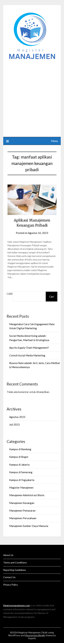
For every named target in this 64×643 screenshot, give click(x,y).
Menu (54, 140)
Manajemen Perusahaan (22, 518)
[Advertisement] (32, 96)
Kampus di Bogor (19, 456)
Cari (10, 293)
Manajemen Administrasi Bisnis (26, 495)
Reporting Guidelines (14, 569)
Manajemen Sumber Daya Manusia (28, 525)
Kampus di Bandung (20, 449)
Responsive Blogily (35, 635)
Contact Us (9, 577)
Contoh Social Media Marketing (27, 355)
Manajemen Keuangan (21, 502)
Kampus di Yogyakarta (21, 479)
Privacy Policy (10, 584)
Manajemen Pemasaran (22, 510)
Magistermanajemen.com (16, 605)
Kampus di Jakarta (19, 464)
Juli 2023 (14, 424)
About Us (8, 555)
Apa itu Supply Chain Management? (29, 347)
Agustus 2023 (17, 416)
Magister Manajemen (21, 487)
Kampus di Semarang (20, 472)
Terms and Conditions (15, 562)
